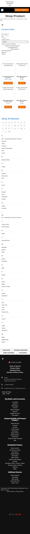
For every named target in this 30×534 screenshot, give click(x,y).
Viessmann (4, 330)
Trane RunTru (5, 312)
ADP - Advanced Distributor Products (11, 139)
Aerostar (4, 141)
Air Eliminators (20, 19)
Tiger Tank (4, 305)
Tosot (3, 307)
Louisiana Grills (6, 240)
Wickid (3, 342)
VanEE (3, 325)
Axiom (3, 153)
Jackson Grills (5, 224)
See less (9, 50)
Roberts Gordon (6, 286)
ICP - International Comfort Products (11, 217)
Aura (3, 150)
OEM (3, 268)
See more (4, 50)
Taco (3, 302)
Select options (8, 83)
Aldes (3, 143)
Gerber (3, 206)
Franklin (4, 199)
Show (4, 52)
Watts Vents (14, 49)
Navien (3, 259)
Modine (4, 249)
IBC (2, 215)
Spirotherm (4, 295)
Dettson (4, 173)
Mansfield (4, 247)
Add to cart (22, 83)
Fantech (4, 192)
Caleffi (3, 166)
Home (1, 19)
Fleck (3, 194)
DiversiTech (5, 176)
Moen (3, 252)
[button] (2, 10)
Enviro (3, 185)
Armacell (4, 146)
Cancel (3, 54)
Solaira (3, 293)
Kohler (3, 233)
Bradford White (6, 160)
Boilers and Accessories (9, 19)
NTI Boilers (4, 261)
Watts (3, 337)
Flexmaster (4, 196)
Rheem (3, 284)
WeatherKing (5, 339)
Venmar (4, 328)
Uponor (4, 319)
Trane (3, 309)
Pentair (3, 275)
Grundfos (4, 208)
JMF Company (5, 226)
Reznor (3, 281)
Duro (3, 178)
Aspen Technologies (7, 148)
